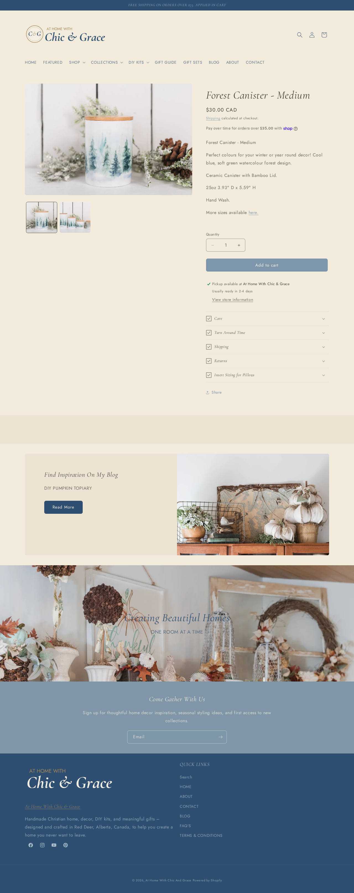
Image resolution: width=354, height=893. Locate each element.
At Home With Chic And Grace (168, 880)
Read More (63, 507)
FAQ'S (185, 826)
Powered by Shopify (207, 880)
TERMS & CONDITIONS (201, 835)
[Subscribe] (220, 737)
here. (254, 212)
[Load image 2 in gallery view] (75, 217)
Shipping (213, 118)
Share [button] (217, 392)
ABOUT (186, 796)
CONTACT (189, 806)
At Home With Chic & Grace (52, 806)
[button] (76, 62)
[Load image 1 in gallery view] (41, 217)
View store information (232, 299)
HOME (185, 786)
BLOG (185, 816)
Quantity (212, 234)
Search (186, 777)
